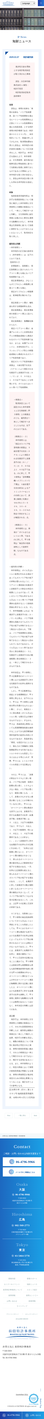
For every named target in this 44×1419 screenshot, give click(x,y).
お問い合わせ (12, 1301)
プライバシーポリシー (12, 1314)
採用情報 (11, 1295)
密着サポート (32, 1279)
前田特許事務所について (12, 1290)
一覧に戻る (22, 1115)
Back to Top (41, 1403)
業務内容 (11, 1279)
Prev (8, 1115)
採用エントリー (32, 1295)
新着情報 (32, 1301)
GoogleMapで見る (22, 1394)
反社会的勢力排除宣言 (22, 1319)
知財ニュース (32, 1284)
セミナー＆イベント (12, 1284)
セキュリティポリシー (31, 1314)
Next (35, 1115)
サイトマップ (22, 1306)
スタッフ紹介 (32, 1290)
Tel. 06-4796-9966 (9, 1358)
